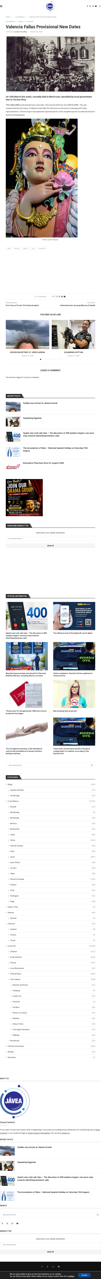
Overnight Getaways (54, 1029)
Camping (54, 990)
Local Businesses (52, 968)
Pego (52, 901)
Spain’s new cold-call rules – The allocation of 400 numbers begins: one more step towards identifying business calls (26, 635)
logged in (20, 377)
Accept (84, 1275)
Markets (54, 1018)
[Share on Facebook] (57, 296)
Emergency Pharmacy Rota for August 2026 (43, 463)
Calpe (52, 834)
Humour (51, 912)
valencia (42, 248)
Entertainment (52, 957)
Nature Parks (54, 1024)
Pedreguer (52, 896)
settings (71, 1276)
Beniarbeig (52, 812)
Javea (52, 857)
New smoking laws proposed (65, 711)
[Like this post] (54, 296)
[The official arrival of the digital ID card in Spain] (74, 616)
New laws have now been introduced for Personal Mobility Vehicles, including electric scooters (26, 674)
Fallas (17, 248)
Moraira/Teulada (52, 879)
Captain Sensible (52, 790)
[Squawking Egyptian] (73, 334)
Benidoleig (52, 818)
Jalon (52, 851)
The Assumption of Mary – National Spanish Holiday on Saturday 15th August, (55, 449)
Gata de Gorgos (52, 845)
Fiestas (52, 962)
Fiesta (25, 248)
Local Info (51, 946)
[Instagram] (93, 6)
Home (8, 17)
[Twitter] (90, 6)
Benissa (52, 823)
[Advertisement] (50, 272)
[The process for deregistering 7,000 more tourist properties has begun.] (27, 694)
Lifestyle (51, 923)
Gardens (54, 1007)
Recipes (51, 1052)
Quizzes (52, 918)
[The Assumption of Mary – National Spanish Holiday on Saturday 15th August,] (13, 452)
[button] (9, 340)
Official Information (51, 1046)
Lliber (52, 873)
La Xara (52, 868)
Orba (52, 890)
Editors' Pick (51, 907)
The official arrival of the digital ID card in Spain (72, 633)
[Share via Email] (64, 296)
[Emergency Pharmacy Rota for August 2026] (13, 467)
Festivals (54, 1001)
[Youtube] (96, 6)
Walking (54, 1035)
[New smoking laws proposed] (74, 694)
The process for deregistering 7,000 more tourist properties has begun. (26, 712)
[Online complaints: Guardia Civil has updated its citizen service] (74, 656)
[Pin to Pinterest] (62, 296)
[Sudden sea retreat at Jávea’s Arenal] (27, 334)
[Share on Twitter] (59, 296)
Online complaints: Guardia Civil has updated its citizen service (73, 674)
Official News (52, 974)
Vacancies (51, 1057)
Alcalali (52, 807)
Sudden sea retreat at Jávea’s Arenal (27, 352)
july (33, 248)
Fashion (52, 929)
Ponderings (52, 795)
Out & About (52, 979)
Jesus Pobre (52, 862)
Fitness (52, 935)
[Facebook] (87, 6)
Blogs (51, 784)
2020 (8, 248)
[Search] (100, 6)
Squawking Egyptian (73, 352)
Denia (52, 840)
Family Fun (54, 996)
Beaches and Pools (54, 985)
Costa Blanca (20, 17)
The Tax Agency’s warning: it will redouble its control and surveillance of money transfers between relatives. (24, 751)
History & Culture (54, 1013)
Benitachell (52, 829)
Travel (52, 940)
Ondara (52, 884)
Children (52, 951)
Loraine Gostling (20, 32)
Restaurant (52, 1040)
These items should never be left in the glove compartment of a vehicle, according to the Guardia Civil (71, 751)
